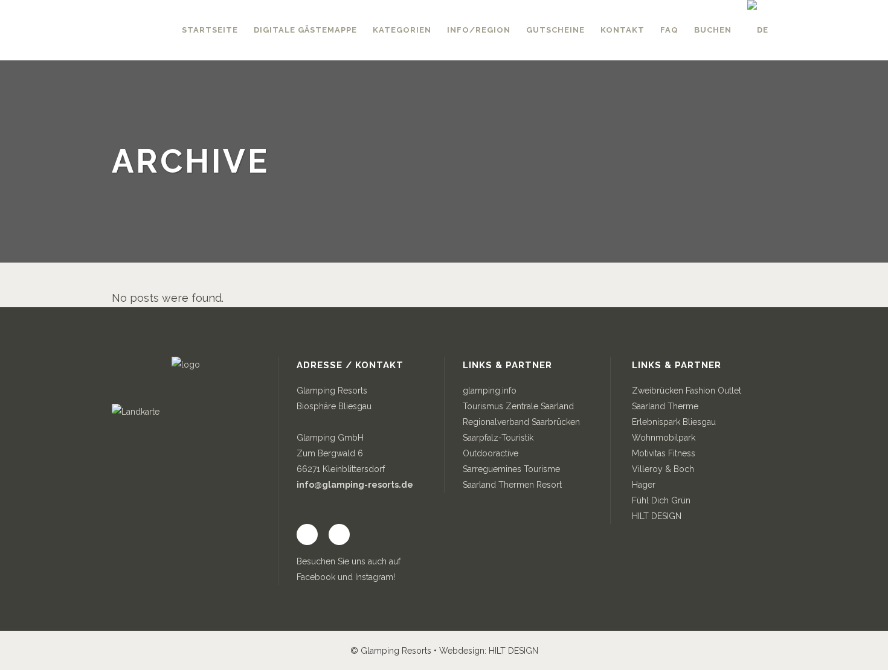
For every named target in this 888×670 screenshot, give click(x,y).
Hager (643, 485)
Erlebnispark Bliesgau (674, 422)
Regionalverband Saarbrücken (521, 422)
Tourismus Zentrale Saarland (518, 406)
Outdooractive (490, 453)
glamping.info (489, 390)
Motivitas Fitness (663, 453)
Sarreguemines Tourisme (511, 469)
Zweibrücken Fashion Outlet (686, 390)
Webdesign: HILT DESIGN (488, 651)
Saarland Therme (665, 406)
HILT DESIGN (656, 516)
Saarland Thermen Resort (512, 485)
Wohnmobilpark (663, 437)
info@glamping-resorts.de (355, 485)
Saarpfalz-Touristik (498, 437)
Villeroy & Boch (663, 469)
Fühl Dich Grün (661, 500)
